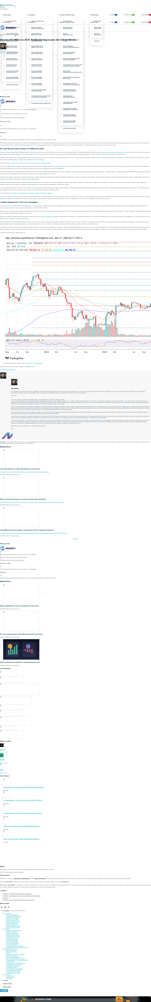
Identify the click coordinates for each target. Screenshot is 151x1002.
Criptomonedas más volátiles (69, 128)
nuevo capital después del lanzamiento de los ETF (115, 152)
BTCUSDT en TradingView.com (34, 363)
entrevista (8, 152)
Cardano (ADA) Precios (12, 933)
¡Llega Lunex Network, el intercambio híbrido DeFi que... (21, 826)
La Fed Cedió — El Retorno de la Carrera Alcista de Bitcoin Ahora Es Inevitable (30, 163)
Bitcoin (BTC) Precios (36, 34)
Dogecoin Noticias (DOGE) (13, 922)
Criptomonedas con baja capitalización (71, 84)
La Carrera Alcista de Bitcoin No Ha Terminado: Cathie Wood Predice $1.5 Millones (31, 193)
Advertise (4, 990)
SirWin (2, 760)
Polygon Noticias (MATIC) (13, 927)
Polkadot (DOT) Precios (12, 940)
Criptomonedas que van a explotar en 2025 (72, 72)
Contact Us (6, 898)
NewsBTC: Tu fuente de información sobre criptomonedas (17, 893)
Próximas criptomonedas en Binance (71, 47)
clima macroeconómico (47, 216)
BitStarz (2, 749)
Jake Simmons (3, 50)
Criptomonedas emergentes (69, 97)
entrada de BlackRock (60, 166)
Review (2, 752)
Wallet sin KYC (97, 28)
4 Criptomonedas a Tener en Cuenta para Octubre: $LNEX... (23, 800)
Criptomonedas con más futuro (14, 964)
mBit (1, 770)
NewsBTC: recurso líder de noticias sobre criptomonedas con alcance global (22, 895)
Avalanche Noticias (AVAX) (13, 926)
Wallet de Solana (98, 34)
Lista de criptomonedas (12, 944)
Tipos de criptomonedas (12, 941)
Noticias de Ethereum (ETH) (13, 916)
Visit (6, 752)
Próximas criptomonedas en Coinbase (71, 65)
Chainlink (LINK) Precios (37, 47)
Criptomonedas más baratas (69, 122)
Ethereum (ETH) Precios (12, 937)
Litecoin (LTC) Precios (12, 939)
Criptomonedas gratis (67, 103)
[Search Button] (15, 6)
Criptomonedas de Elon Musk (69, 115)
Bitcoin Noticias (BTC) (12, 914)
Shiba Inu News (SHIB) (11, 47)
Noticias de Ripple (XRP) (12, 917)
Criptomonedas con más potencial (70, 109)
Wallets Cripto (94, 14)
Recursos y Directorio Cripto (67, 14)
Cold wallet (96, 41)
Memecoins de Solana (68, 34)
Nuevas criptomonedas (68, 53)
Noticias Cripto (7, 14)
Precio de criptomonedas (12, 943)
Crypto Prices (31, 14)
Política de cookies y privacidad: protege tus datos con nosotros (18, 900)
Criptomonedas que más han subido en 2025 (41, 103)
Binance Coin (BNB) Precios (37, 28)
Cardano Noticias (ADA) (11, 53)
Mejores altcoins (10, 961)
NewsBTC (7, 910)
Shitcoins (8, 953)
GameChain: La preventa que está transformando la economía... (24, 787)
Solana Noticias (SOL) (12, 923)
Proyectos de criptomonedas (13, 957)
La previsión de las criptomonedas (38, 97)
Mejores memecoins (67, 28)
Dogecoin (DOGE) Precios (37, 53)
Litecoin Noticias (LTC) (12, 924)
